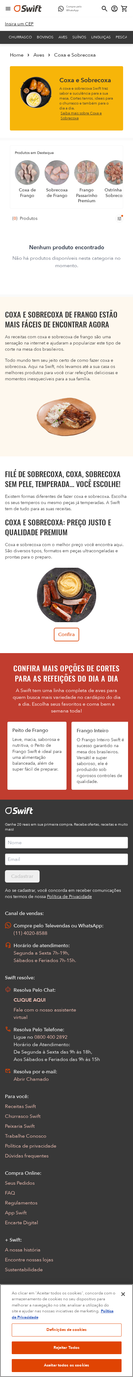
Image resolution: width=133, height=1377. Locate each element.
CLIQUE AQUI (30, 1000)
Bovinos (45, 37)
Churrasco (20, 37)
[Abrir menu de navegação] (8, 9)
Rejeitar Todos (67, 1347)
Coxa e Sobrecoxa (75, 55)
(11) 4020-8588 (30, 933)
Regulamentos (21, 1203)
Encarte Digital (21, 1222)
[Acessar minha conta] (114, 8)
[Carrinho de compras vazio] (124, 8)
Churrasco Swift (23, 1116)
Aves (62, 37)
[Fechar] (123, 1294)
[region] (66, 1330)
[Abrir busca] (104, 8)
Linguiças (101, 37)
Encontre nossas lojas (29, 1259)
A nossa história (23, 1250)
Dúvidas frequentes (27, 1155)
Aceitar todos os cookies (66, 1365)
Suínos (79, 37)
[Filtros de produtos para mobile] (119, 218)
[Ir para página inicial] (28, 8)
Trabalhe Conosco (25, 1136)
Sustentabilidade (24, 1269)
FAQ (10, 1193)
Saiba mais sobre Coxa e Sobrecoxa (81, 116)
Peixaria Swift (20, 1126)
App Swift (16, 1212)
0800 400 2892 (50, 1037)
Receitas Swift (20, 1106)
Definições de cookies (66, 1329)
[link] (19, 24)
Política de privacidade (30, 1146)
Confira (66, 634)
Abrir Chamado (31, 1079)
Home (17, 55)
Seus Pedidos (20, 1183)
